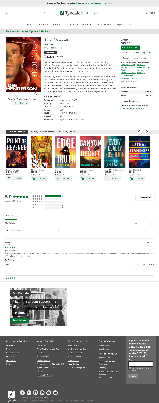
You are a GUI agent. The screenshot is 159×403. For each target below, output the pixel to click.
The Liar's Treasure (38, 170)
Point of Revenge (12, 170)
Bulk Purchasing (105, 378)
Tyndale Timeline (44, 356)
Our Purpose (42, 353)
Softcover (34, 175)
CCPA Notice (66, 400)
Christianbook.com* (128, 73)
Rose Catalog (73, 364)
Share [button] (10, 265)
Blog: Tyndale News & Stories (49, 349)
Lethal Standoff (135, 170)
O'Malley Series (67, 131)
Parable (124, 70)
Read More (19, 320)
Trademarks (25, 400)
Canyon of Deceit (87, 170)
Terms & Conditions (39, 400)
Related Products (17, 131)
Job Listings (104, 345)
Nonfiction (43, 24)
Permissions (11, 360)
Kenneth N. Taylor (44, 375)
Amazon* (140, 70)
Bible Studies (104, 24)
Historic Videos (43, 360)
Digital (119, 24)
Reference (87, 24)
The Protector (9, 260)
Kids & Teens (71, 24)
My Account (11, 345)
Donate (40, 371)
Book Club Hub (74, 356)
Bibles (30, 24)
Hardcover (108, 175)
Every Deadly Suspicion (113, 170)
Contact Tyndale (13, 353)
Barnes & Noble (143, 67)
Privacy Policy (54, 400)
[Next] (147, 132)
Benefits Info (104, 349)
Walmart (124, 67)
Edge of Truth (60, 170)
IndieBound (141, 65)
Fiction (56, 24)
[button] (148, 265)
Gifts (129, 24)
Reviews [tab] (9, 216)
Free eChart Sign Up (76, 368)
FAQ (8, 349)
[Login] (146, 13)
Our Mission (42, 345)
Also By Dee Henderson (42, 131)
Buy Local (10, 356)
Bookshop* (141, 73)
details (134, 79)
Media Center (104, 357)
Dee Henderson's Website (133, 108)
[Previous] (139, 132)
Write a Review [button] (146, 198)
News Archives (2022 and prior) (50, 364)
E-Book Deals (74, 360)
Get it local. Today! (128, 65)
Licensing (102, 368)
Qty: (125, 53)
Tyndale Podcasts (75, 353)
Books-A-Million (127, 75)
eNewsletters (73, 345)
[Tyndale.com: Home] (80, 13)
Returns (9, 364)
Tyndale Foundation (45, 368)
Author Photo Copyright (83, 400)
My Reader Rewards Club (78, 349)
